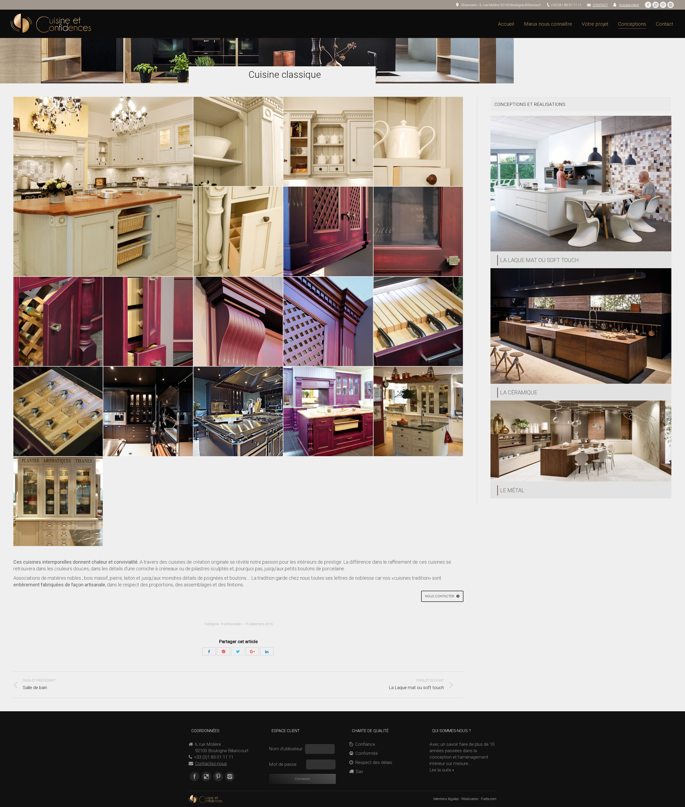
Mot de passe (283, 764)
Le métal (512, 490)
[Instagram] (670, 5)
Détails (581, 184)
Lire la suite (440, 770)
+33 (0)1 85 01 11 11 (566, 5)
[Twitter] (238, 651)
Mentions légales (446, 799)
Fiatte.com (488, 799)
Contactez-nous (211, 763)
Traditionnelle (230, 624)
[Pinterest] (663, 5)
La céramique (518, 392)
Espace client (629, 5)
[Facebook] (648, 5)
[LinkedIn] (266, 651)
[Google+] (252, 651)
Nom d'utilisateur (286, 748)
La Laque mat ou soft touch (539, 260)
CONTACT (600, 5)
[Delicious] (655, 5)
